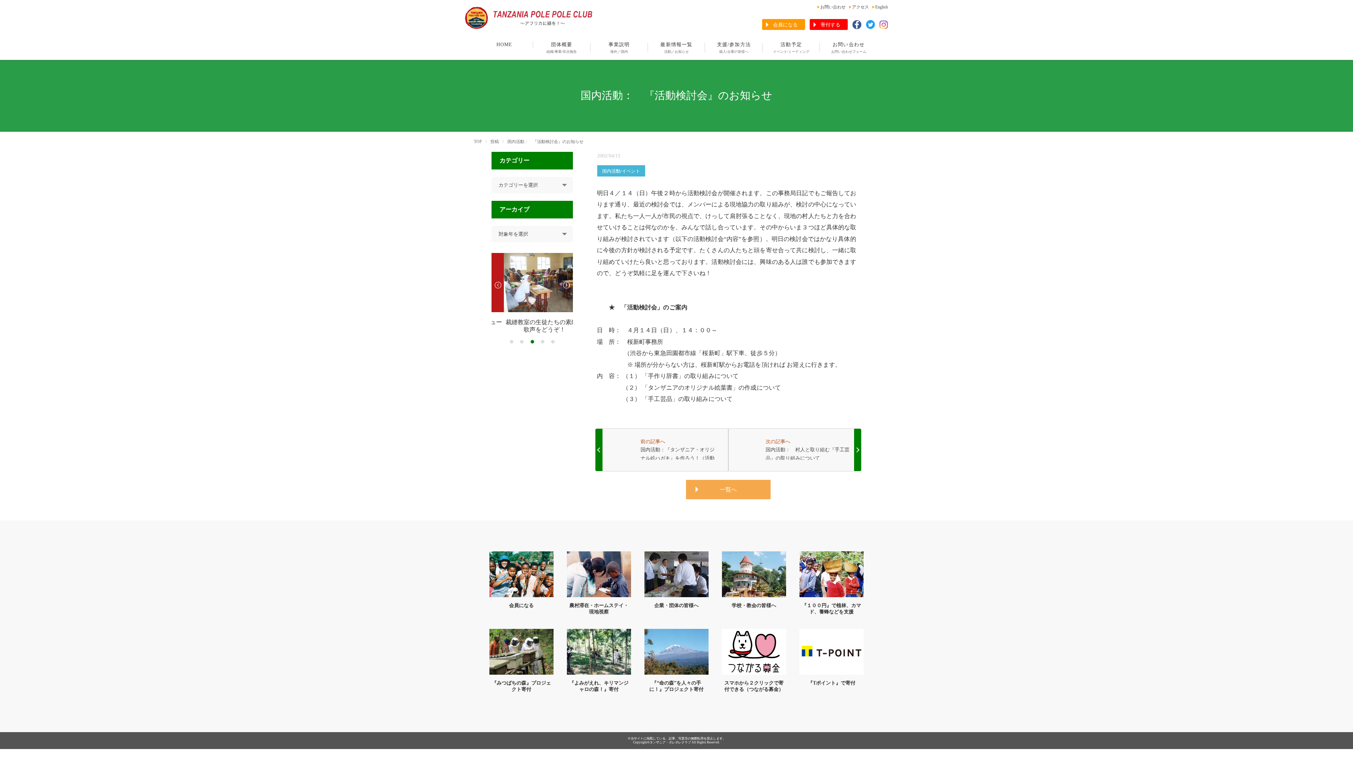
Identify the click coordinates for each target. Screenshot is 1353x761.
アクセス (860, 7)
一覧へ (728, 489)
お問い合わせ (833, 7)
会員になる (785, 24)
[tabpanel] (532, 293)
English (881, 7)
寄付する (830, 24)
